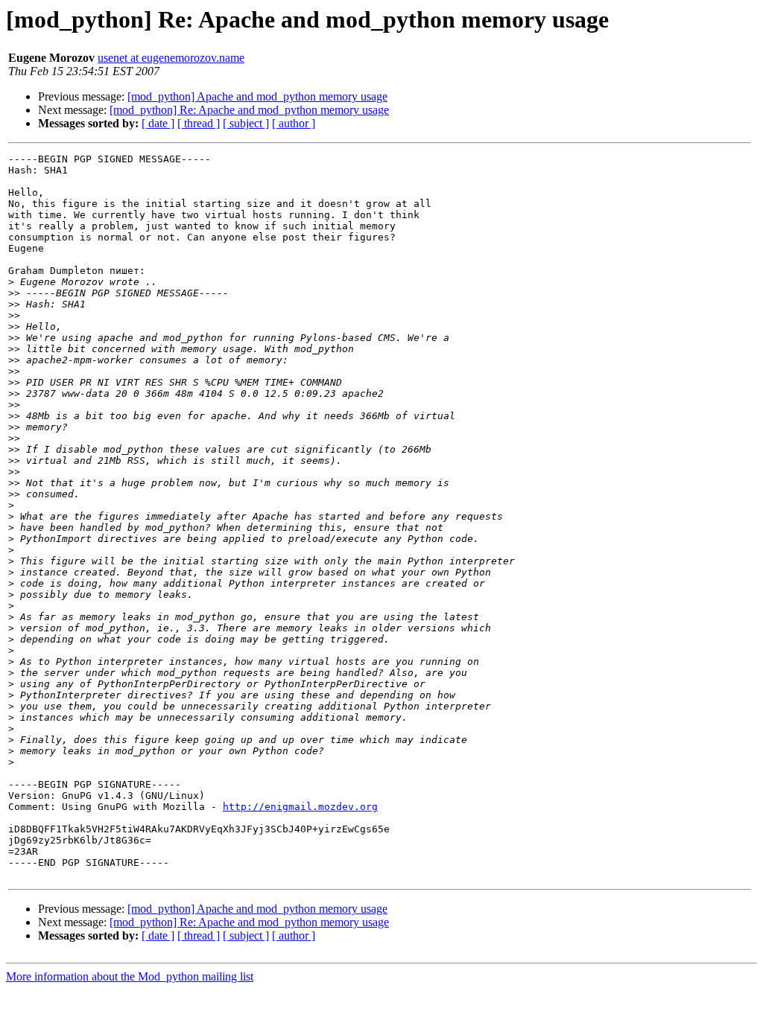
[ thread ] (198, 123)
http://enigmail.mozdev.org (300, 806)
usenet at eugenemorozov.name (171, 57)
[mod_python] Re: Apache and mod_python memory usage (249, 109)
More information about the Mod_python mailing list (129, 976)
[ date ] (158, 123)
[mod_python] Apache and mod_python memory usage (257, 96)
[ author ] (293, 123)
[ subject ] (246, 123)
